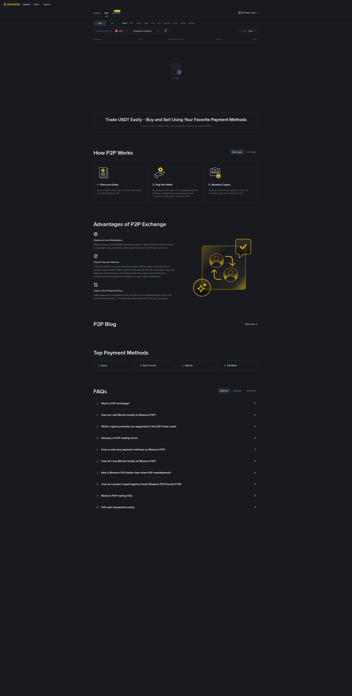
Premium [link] (116, 13)
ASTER (191, 23)
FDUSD (167, 23)
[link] (113, 365)
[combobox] (121, 30)
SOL (159, 23)
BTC (132, 23)
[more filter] (165, 31)
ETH (153, 23)
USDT (124, 23)
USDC (139, 23)
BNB (146, 23)
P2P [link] (106, 13)
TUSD (175, 23)
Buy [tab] (100, 23)
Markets (26, 4)
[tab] (97, 13)
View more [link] (250, 324)
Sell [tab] (112, 23)
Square (47, 4)
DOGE (183, 23)
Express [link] (97, 13)
